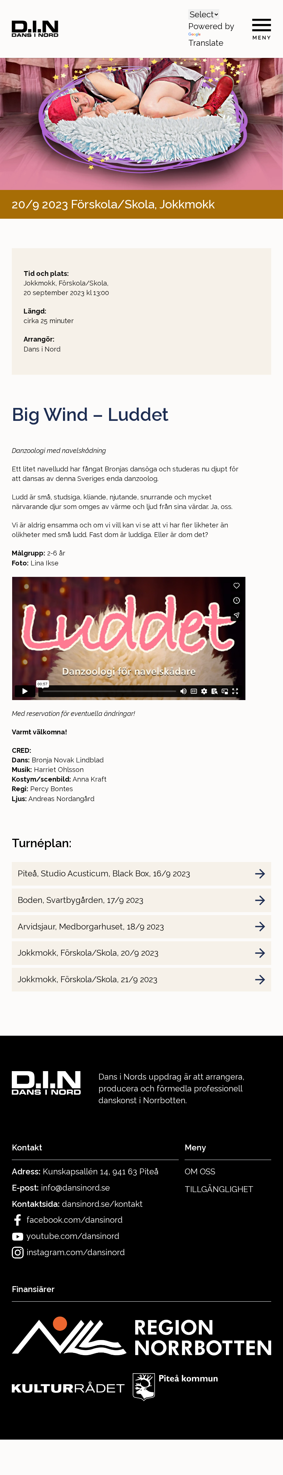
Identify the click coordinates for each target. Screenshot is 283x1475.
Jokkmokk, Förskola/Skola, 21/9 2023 (87, 979)
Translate (205, 43)
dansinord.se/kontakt (102, 1204)
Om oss (200, 1171)
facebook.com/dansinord (75, 1220)
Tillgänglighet (219, 1189)
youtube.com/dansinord (73, 1236)
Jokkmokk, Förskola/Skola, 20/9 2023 (88, 953)
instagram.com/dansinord (76, 1252)
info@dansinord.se (75, 1187)
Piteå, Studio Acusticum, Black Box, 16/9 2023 (104, 873)
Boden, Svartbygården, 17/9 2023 (80, 900)
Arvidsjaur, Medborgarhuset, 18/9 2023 (91, 926)
